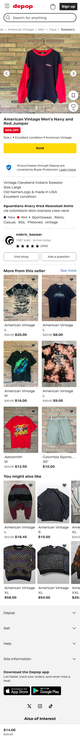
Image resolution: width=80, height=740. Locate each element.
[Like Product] (33, 280)
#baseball (54, 206)
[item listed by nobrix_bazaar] (21, 298)
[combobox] (40, 17)
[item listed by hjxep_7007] (20, 502)
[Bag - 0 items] (53, 7)
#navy (30, 206)
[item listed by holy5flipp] (20, 562)
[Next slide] (73, 73)
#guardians (14, 206)
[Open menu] (7, 6)
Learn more (67, 169)
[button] (46, 246)
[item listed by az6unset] (53, 562)
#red (40, 206)
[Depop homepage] (23, 6)
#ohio (68, 206)
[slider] (40, 73)
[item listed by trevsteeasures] (53, 502)
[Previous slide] (6, 73)
